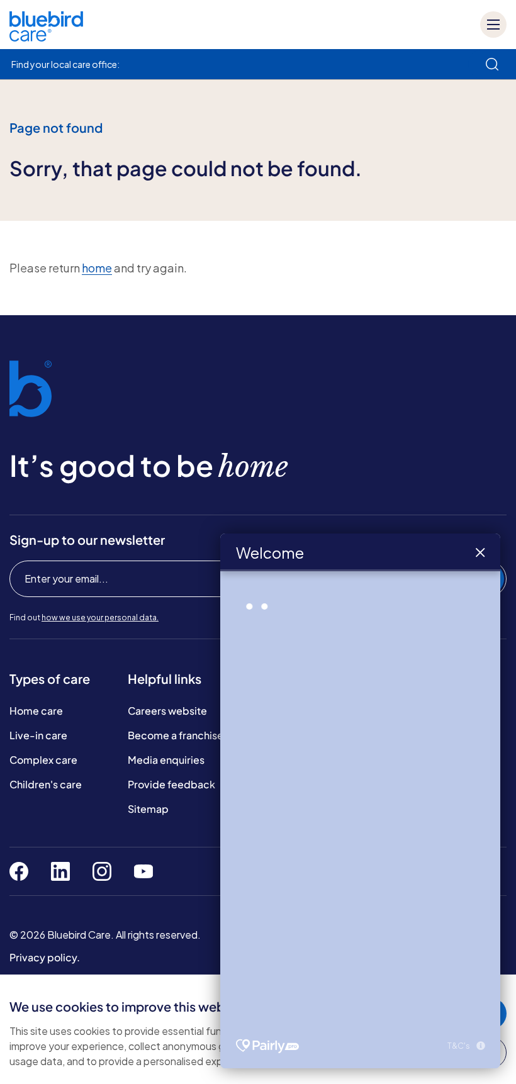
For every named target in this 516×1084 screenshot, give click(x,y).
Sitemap (148, 808)
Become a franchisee (179, 735)
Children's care (45, 784)
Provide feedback (171, 784)
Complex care (43, 759)
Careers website (167, 710)
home (97, 267)
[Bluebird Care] (46, 37)
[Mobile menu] (493, 24)
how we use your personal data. (100, 617)
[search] (492, 64)
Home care (36, 710)
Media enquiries (166, 759)
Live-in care (38, 735)
